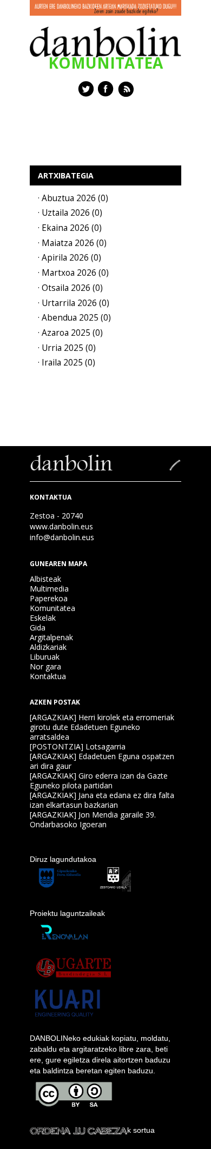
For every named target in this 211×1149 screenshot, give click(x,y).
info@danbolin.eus (62, 537)
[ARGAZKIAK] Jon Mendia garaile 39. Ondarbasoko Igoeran (93, 819)
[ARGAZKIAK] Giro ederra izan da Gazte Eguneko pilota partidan (99, 781)
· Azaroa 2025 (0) (70, 332)
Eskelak (43, 618)
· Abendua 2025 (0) (74, 317)
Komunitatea (52, 608)
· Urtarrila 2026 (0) (73, 303)
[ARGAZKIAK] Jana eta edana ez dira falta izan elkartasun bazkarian (102, 800)
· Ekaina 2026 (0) (70, 228)
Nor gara (45, 666)
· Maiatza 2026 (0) (72, 243)
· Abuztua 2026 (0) (73, 198)
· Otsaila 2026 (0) (70, 288)
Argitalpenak (51, 637)
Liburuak (45, 657)
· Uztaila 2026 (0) (70, 212)
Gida (37, 627)
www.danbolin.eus (61, 526)
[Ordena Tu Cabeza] (78, 1130)
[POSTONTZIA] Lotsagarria (78, 746)
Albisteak (45, 579)
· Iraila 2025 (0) (66, 362)
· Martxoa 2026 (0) (73, 272)
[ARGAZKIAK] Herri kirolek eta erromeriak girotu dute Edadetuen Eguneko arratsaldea (102, 727)
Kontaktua (48, 676)
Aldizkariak (48, 647)
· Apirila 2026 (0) (69, 257)
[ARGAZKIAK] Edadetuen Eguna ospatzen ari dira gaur (102, 761)
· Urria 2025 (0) (67, 348)
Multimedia (49, 588)
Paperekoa (49, 598)
